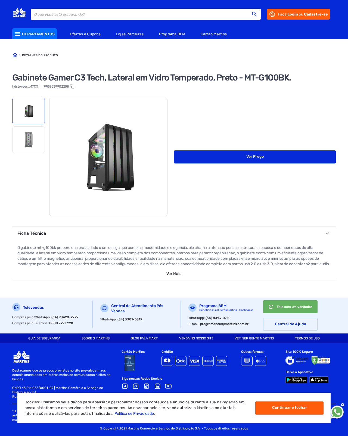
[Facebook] (125, 386)
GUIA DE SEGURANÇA (44, 338)
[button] (256, 14)
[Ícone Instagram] (135, 386)
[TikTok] (146, 386)
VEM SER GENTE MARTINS (254, 338)
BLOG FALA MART (144, 338)
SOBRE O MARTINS (96, 338)
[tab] (28, 111)
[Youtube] (168, 386)
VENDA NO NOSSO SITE (196, 338)
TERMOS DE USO (307, 338)
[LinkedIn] (157, 386)
